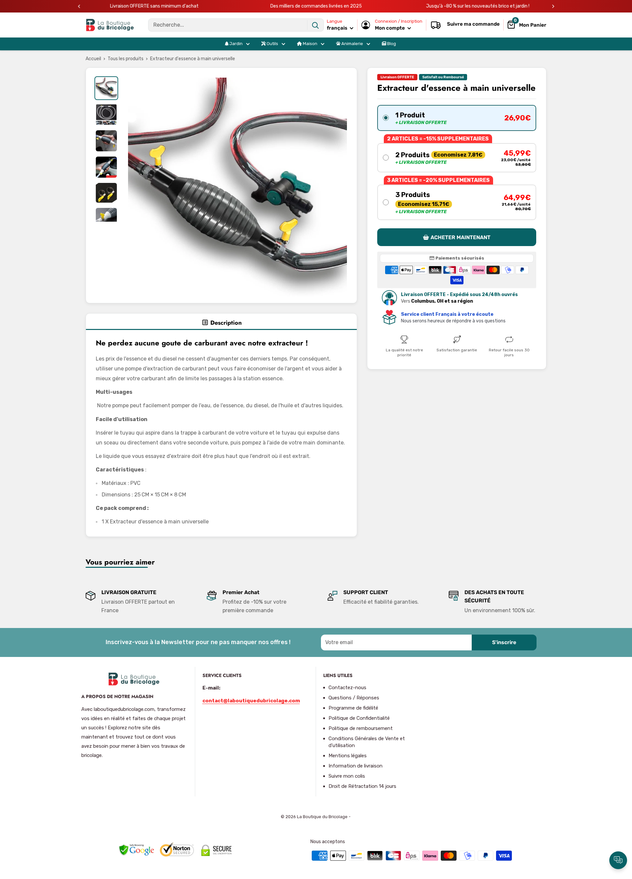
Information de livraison (355, 766)
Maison (309, 43)
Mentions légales (348, 756)
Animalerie (351, 43)
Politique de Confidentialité (359, 718)
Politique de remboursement (361, 728)
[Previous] (79, 6)
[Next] (553, 6)
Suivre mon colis (347, 776)
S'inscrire (504, 642)
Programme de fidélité (353, 708)
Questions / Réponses (354, 698)
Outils (272, 43)
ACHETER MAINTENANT (460, 237)
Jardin (235, 43)
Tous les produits (126, 59)
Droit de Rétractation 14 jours (362, 786)
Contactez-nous (347, 688)
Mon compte (390, 28)
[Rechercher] (315, 25)
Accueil (93, 59)
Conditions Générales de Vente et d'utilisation (367, 742)
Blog (391, 43)
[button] (456, 118)
